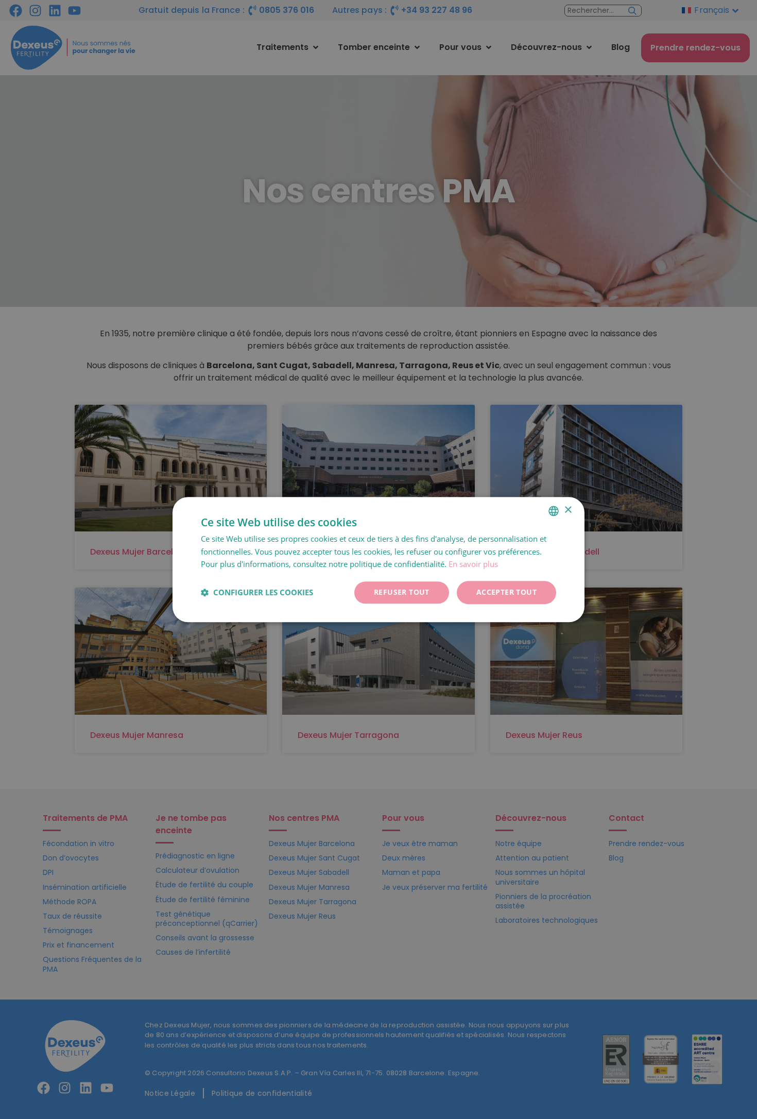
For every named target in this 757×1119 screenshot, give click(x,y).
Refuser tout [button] (401, 592)
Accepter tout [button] (506, 592)
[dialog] (378, 559)
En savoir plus (473, 564)
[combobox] (553, 511)
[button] (257, 592)
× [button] (568, 510)
